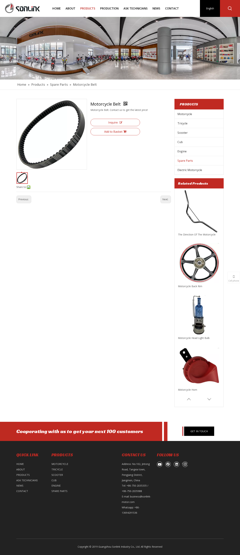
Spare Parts (185, 161)
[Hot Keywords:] (230, 8)
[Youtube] (160, 464)
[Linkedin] (176, 464)
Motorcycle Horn (187, 338)
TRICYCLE (57, 469)
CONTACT (22, 491)
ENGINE (56, 485)
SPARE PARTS (59, 491)
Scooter (182, 133)
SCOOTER (57, 475)
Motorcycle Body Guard (191, 389)
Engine (182, 151)
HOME (20, 464)
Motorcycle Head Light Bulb (194, 286)
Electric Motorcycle (189, 170)
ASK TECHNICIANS (27, 480)
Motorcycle (184, 114)
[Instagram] (185, 464)
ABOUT (20, 469)
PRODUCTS (23, 475)
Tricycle (182, 123)
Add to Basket (113, 132)
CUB (54, 480)
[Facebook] (168, 464)
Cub (180, 142)
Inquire (113, 122)
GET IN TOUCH (199, 431)
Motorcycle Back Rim (190, 234)
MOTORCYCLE (59, 464)
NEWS (19, 485)
